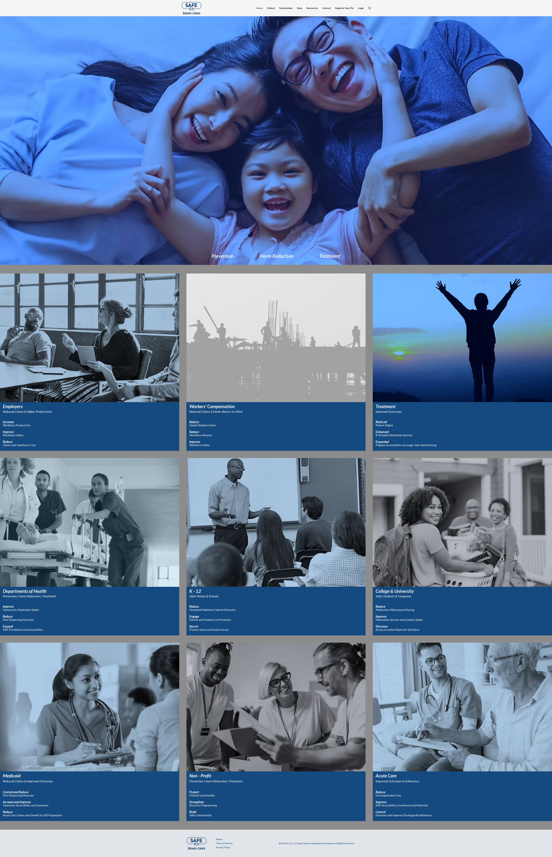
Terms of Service (224, 843)
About (219, 839)
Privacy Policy (223, 847)
